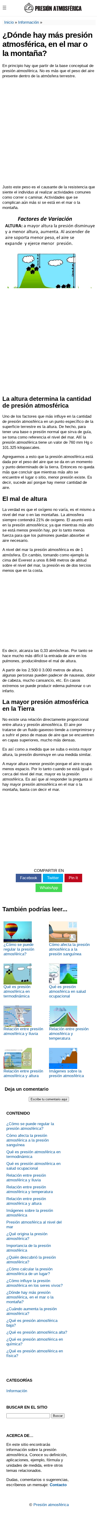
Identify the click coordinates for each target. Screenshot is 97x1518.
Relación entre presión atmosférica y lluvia (23, 1031)
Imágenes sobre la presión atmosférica (66, 1073)
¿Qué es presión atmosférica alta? (36, 1332)
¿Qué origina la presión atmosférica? (26, 1236)
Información (28, 22)
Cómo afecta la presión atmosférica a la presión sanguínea (69, 949)
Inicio (9, 22)
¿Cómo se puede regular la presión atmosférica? (19, 949)
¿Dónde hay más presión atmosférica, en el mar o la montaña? (29, 1297)
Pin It (73, 878)
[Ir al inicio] (52, 12)
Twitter (53, 878)
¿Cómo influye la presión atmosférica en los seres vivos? (34, 1283)
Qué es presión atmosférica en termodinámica (17, 991)
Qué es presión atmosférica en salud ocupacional (67, 991)
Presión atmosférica (51, 1505)
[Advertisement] (48, 131)
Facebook (28, 878)
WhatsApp (49, 888)
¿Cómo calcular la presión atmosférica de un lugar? (29, 1271)
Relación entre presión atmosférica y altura (23, 1073)
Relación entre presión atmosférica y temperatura (69, 1034)
